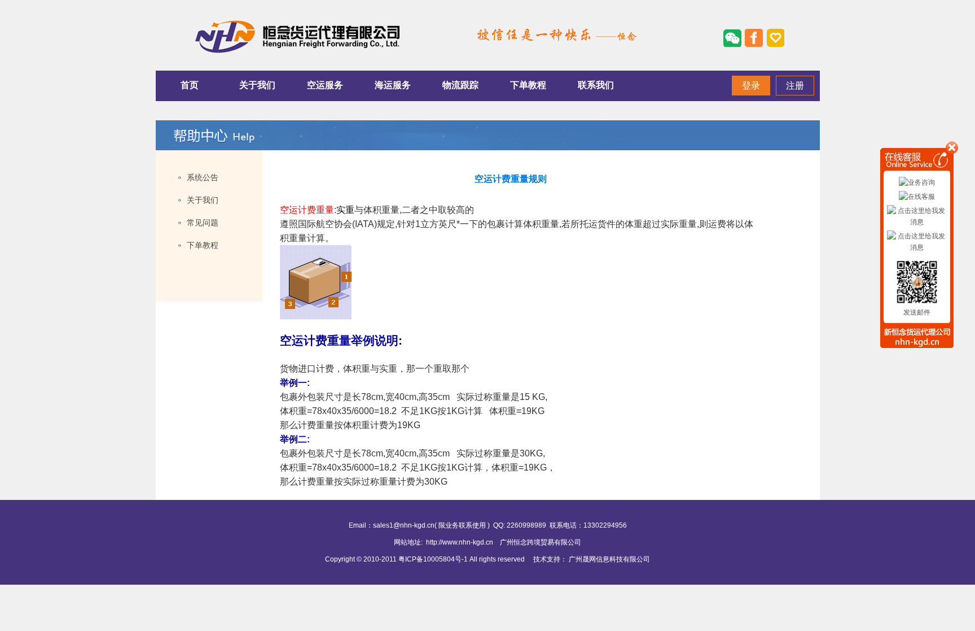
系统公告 (202, 177)
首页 (190, 85)
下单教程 (528, 85)
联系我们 (596, 85)
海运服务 (393, 85)
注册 (795, 85)
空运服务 (325, 85)
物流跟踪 (460, 85)
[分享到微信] (732, 38)
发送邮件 (917, 312)
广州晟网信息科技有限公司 (609, 559)
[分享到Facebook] (754, 38)
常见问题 (202, 222)
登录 (751, 85)
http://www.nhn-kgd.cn (459, 542)
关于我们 (257, 85)
